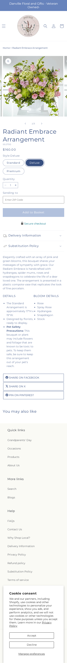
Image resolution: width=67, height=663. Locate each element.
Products (13, 457)
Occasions (14, 448)
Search (11, 489)
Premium (13, 171)
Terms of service (18, 580)
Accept (31, 635)
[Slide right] (42, 123)
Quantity (9, 179)
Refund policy (16, 563)
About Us (13, 465)
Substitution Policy (19, 571)
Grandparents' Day (19, 440)
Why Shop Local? (18, 537)
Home (6, 47)
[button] (45, 26)
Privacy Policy (16, 554)
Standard (13, 162)
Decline (32, 644)
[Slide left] (25, 123)
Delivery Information (21, 546)
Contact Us (14, 529)
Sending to (16, 193)
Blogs (11, 497)
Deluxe (35, 162)
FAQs (11, 521)
